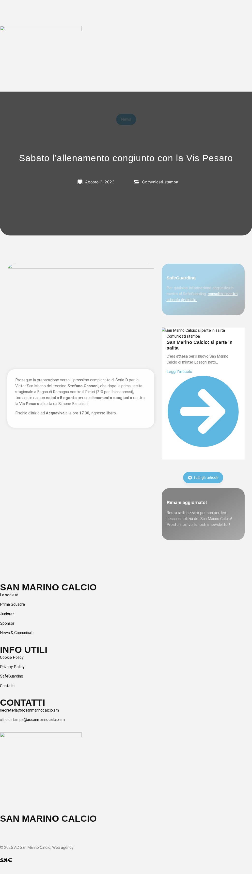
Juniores (7, 614)
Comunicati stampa (183, 336)
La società (9, 595)
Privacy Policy (12, 666)
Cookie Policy (12, 657)
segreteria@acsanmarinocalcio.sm (29, 710)
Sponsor (7, 623)
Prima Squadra (12, 604)
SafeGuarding (11, 676)
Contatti (7, 685)
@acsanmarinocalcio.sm (44, 719)
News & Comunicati (16, 632)
